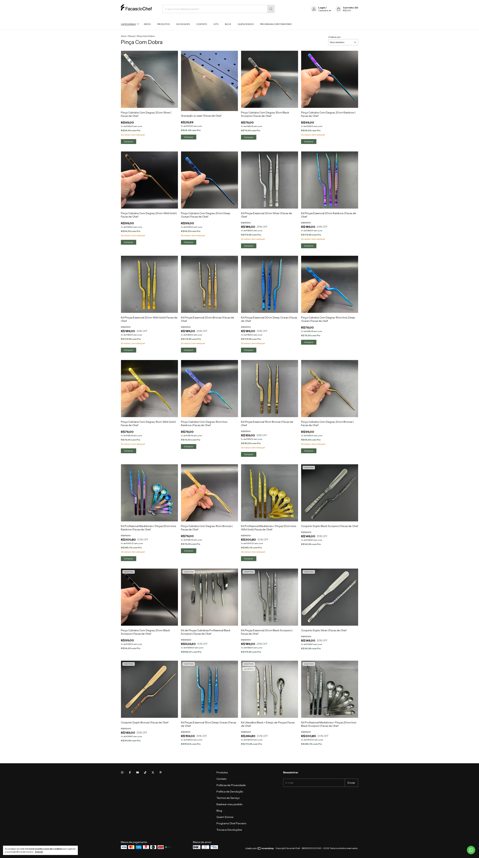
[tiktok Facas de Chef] (145, 772)
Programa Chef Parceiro (276, 24)
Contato (201, 24)
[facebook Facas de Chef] (130, 772)
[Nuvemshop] (259, 849)
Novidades (183, 24)
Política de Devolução (229, 791)
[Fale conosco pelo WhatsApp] (471, 850)
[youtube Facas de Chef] (137, 772)
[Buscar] (271, 9)
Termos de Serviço (228, 798)
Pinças (131, 36)
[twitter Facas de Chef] (153, 772)
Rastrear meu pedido (229, 804)
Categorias (128, 24)
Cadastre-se (324, 10)
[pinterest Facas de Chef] (160, 772)
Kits (216, 24)
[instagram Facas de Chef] (122, 772)
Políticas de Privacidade (231, 785)
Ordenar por (334, 37)
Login (321, 7)
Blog (228, 24)
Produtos (163, 24)
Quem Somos (246, 24)
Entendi (39, 852)
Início (147, 24)
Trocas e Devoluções (229, 829)
